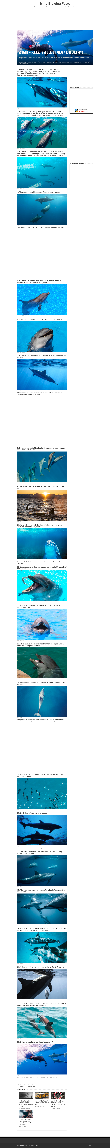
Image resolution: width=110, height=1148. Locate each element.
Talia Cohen (21, 225)
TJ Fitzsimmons (22, 108)
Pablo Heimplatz (22, 148)
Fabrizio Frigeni (22, 352)
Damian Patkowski (23, 315)
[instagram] (91, 1145)
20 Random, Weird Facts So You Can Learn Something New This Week (26, 1122)
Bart (20, 521)
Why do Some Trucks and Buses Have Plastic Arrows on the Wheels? (58, 1103)
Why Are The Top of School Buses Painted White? (42, 1102)
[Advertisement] (55, 16)
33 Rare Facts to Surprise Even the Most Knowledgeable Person (27, 1085)
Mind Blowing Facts (55, 3)
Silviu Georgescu (22, 678)
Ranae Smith (22, 640)
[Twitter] (89, 1145)
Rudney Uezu (22, 188)
